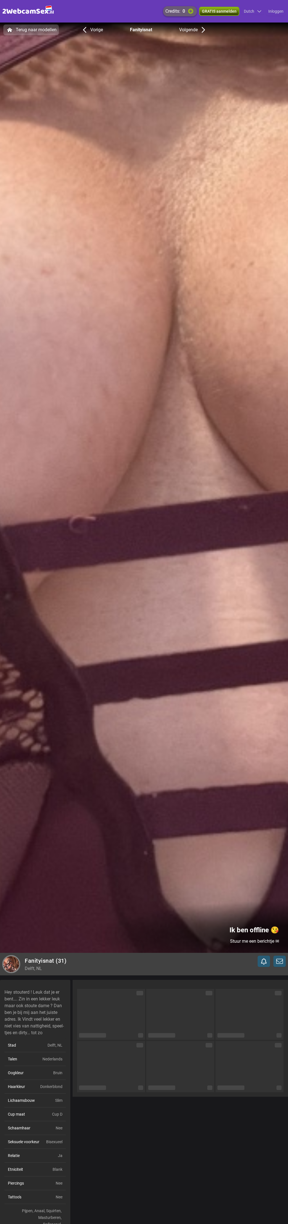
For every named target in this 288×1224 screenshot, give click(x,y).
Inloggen (276, 11)
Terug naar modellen (36, 29)
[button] (253, 11)
